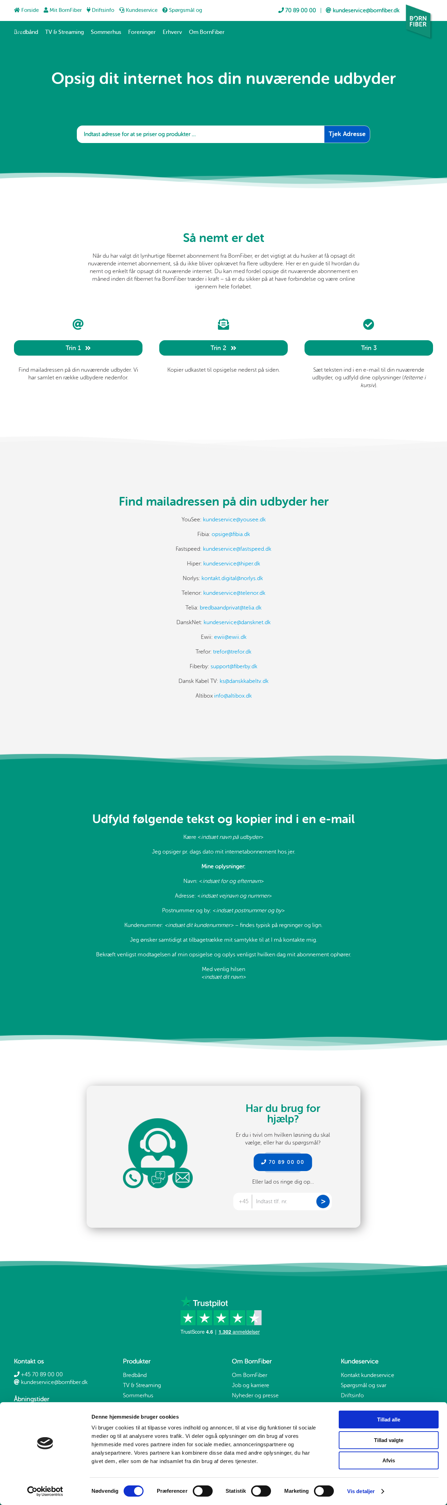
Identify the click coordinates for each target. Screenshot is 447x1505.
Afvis (388, 1460)
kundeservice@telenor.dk (234, 593)
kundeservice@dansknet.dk (237, 622)
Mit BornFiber (65, 10)
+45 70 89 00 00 (41, 1374)
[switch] (203, 1491)
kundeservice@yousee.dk (234, 519)
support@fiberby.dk (234, 666)
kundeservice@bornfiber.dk (54, 1382)
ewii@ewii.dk (230, 637)
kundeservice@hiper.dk (231, 564)
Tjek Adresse (347, 133)
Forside (30, 10)
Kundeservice (141, 10)
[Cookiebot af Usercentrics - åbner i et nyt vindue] (45, 1491)
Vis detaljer (361, 1491)
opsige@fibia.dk (231, 534)
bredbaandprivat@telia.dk (231, 608)
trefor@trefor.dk (232, 652)
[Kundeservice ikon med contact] (158, 1121)
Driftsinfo (103, 10)
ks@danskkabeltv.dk (244, 681)
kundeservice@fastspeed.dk (237, 549)
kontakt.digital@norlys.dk (232, 578)
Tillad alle (388, 1419)
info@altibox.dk (233, 696)
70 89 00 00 (286, 1162)
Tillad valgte (388, 1440)
